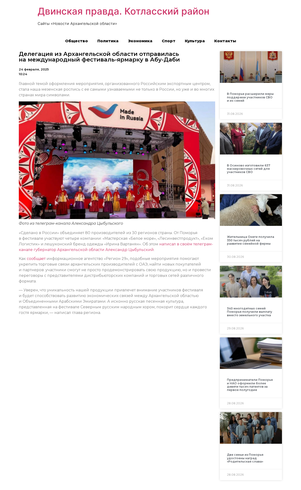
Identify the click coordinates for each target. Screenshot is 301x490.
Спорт (168, 41)
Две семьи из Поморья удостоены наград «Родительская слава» (245, 458)
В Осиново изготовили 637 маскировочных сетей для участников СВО (248, 169)
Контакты (225, 41)
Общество (76, 41)
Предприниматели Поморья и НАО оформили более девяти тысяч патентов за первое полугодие (250, 385)
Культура (195, 41)
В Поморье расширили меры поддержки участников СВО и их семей (250, 97)
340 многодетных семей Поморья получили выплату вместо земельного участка (249, 312)
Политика (108, 41)
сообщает (36, 258)
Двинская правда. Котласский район (123, 11)
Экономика (140, 41)
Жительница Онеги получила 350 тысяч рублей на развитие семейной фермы (250, 240)
